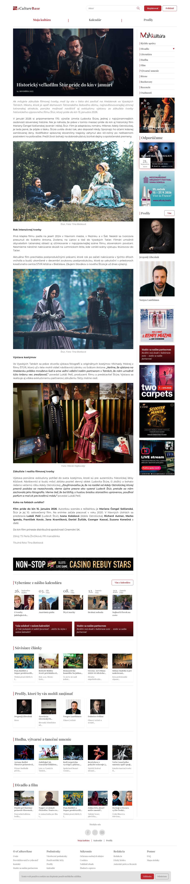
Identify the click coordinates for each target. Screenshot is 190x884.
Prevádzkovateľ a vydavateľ (25, 860)
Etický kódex (120, 860)
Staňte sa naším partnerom (25, 868)
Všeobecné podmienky (57, 856)
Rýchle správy (147, 43)
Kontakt (16, 864)
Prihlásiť (170, 8)
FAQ (149, 856)
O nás (15, 856)
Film (142, 65)
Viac (169, 213)
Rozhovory (145, 81)
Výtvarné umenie (149, 70)
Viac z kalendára (122, 582)
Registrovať (152, 8)
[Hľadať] (138, 8)
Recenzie (144, 87)
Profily (148, 20)
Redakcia (118, 856)
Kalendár (95, 20)
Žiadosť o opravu (87, 868)
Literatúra (145, 54)
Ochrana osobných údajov (92, 856)
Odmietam (162, 876)
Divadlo (144, 48)
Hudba (143, 59)
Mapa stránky (153, 860)
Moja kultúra (42, 20)
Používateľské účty (55, 860)
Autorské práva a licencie (125, 864)
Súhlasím (147, 876)
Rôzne (143, 76)
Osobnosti (145, 92)
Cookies (84, 860)
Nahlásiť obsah (87, 864)
